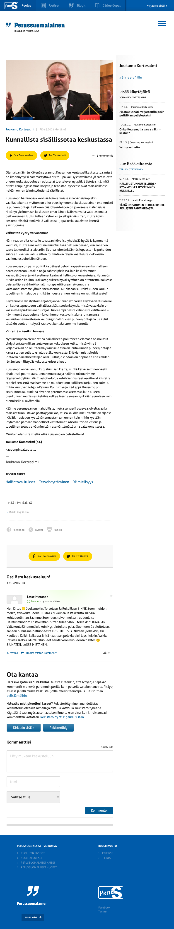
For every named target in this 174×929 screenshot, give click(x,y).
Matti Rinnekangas (143, 200)
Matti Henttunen (141, 179)
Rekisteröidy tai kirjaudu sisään (62, 717)
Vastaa (14, 653)
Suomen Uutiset (31, 857)
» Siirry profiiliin (130, 77)
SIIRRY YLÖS (31, 917)
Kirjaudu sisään (157, 5)
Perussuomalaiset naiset (38, 862)
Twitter (102, 911)
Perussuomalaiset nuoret (39, 867)
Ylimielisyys (83, 482)
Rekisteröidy (58, 728)
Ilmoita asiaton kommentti (41, 653)
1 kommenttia (105, 155)
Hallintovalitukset (20, 482)
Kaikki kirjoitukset (19, 512)
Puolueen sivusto (33, 853)
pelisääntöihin (17, 695)
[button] (163, 23)
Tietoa (106, 857)
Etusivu (107, 853)
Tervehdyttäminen (54, 482)
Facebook (104, 907)
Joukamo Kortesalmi (20, 129)
